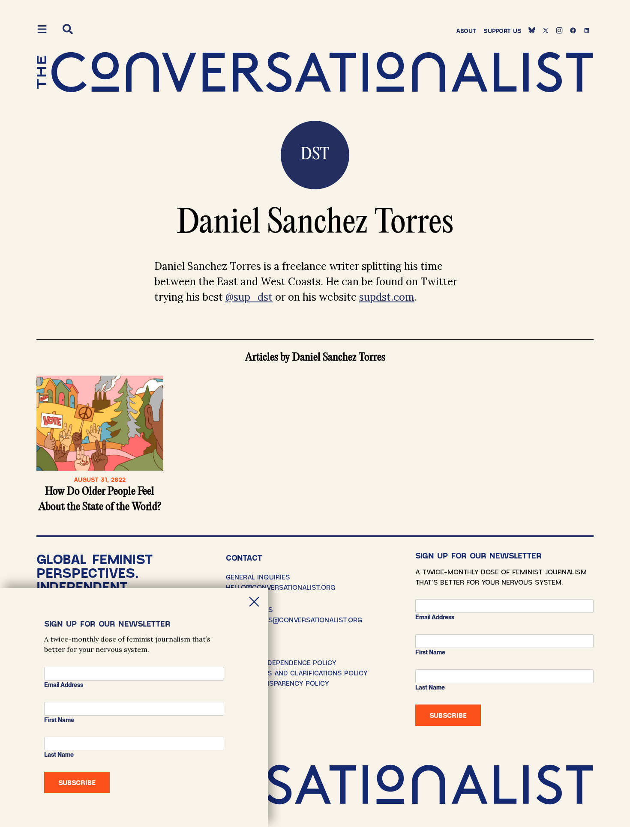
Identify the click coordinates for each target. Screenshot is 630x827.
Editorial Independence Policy (281, 662)
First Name (430, 652)
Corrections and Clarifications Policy (297, 673)
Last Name (430, 687)
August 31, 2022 (100, 479)
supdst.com (386, 297)
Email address (434, 617)
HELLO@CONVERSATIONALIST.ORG (280, 587)
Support (502, 30)
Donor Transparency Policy (277, 683)
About (466, 30)
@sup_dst (249, 297)
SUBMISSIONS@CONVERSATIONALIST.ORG (294, 619)
